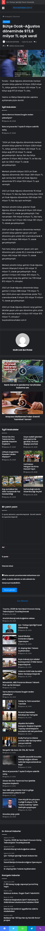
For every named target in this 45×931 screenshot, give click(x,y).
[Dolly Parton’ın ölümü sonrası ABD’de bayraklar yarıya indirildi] (9, 741)
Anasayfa (8, 16)
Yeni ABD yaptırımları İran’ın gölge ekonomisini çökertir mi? (18, 791)
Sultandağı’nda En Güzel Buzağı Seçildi (33, 490)
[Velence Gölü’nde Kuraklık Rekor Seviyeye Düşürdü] (9, 674)
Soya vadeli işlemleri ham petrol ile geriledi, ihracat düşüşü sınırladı (33, 440)
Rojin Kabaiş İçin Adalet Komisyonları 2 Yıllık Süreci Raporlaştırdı (30, 662)
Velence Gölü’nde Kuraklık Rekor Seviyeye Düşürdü (30, 672)
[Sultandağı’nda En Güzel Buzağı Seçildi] (33, 481)
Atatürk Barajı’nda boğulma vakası (19, 618)
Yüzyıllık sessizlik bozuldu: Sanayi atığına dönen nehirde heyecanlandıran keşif (30, 761)
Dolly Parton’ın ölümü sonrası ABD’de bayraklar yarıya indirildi (30, 741)
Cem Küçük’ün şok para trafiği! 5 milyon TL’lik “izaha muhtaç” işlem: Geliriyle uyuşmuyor (29, 803)
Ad (4, 547)
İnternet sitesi (7, 566)
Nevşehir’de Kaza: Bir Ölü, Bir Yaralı (18, 750)
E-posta (6, 557)
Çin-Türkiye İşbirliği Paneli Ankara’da (20, 2)
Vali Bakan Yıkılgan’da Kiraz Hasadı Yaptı (31, 466)
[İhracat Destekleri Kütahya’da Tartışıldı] (9, 715)
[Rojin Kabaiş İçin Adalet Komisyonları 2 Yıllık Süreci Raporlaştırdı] (9, 662)
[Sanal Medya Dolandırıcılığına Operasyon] (9, 639)
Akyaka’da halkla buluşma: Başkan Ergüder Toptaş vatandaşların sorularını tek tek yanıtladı (30, 727)
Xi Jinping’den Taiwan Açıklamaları (28, 649)
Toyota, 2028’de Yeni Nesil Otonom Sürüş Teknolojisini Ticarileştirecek (21, 610)
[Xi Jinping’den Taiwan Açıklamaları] (9, 651)
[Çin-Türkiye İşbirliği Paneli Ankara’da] (9, 628)
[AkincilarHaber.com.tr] (22, 7)
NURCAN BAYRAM (22, 349)
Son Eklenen (22, 601)
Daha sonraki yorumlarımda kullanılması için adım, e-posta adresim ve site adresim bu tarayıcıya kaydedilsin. (21, 579)
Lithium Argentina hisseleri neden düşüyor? (10, 454)
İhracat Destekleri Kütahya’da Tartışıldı (28, 713)
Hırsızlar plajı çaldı (11, 814)
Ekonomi (16, 16)
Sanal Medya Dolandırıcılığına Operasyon (25, 639)
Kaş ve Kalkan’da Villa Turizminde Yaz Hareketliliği (11, 491)
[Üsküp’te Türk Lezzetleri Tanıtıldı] (9, 704)
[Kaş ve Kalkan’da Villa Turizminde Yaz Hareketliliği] (12, 481)
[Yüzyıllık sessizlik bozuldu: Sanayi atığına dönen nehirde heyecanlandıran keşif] (9, 760)
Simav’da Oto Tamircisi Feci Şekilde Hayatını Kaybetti (9, 440)
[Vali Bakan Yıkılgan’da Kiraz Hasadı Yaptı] (33, 456)
